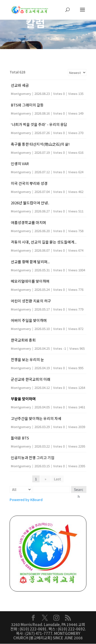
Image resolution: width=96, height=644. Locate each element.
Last (57, 478)
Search (78, 490)
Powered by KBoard (26, 499)
